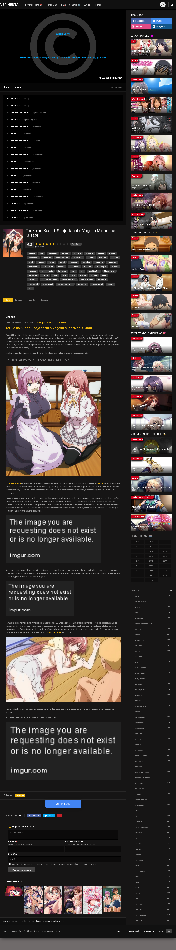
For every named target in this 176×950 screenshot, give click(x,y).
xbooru (110, 284)
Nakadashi (33, 275)
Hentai (62, 262)
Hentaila (61, 267)
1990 (151, 580)
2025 (137, 542)
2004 (137, 575)
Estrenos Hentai (141, 827)
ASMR (137, 662)
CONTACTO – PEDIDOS (153, 931)
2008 (165, 566)
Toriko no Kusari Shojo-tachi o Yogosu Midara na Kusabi (49, 328)
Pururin (94, 275)
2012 (151, 561)
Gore (137, 877)
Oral (64, 275)
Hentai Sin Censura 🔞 (56, 5)
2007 (137, 571)
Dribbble (138, 26)
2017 (165, 551)
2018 (151, 551)
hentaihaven (48, 267)
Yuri (30, 289)
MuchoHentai (109, 271)
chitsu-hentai (140, 717)
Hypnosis (32, 271)
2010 (137, 566)
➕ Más (98, 5)
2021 (151, 546)
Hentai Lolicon (140, 915)
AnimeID (77, 253)
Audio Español (140, 668)
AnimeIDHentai (141, 640)
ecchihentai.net (141, 800)
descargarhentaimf (142, 778)
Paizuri (83, 275)
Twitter (159, 21)
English (137, 816)
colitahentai (33, 258)
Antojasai (138, 646)
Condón (138, 739)
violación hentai (54, 632)
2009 (151, 566)
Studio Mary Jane (69, 280)
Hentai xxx (112, 262)
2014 (165, 556)
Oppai (55, 275)
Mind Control (94, 271)
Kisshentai (62, 271)
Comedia (138, 734)
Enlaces (18, 300)
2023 (165, 542)
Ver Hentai (82, 284)
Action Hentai (140, 602)
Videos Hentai (97, 284)
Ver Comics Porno (65, 284)
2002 (165, 575)
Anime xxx (53, 253)
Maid (73, 271)
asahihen (138, 657)
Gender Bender (141, 860)
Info (8, 300)
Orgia (73, 275)
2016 (137, 556)
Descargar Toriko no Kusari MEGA (50, 322)
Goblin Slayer (140, 871)
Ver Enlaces (62, 803)
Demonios (139, 761)
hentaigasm (33, 267)
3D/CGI (138, 596)
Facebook (139, 21)
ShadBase (33, 280)
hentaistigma (101, 267)
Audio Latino (140, 673)
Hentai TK (99, 262)
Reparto (31, 300)
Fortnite (138, 849)
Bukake (101, 253)
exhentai (115, 258)
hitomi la (115, 267)
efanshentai (139, 805)
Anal (41, 253)
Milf (82, 271)
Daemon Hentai (62, 258)
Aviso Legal (134, 931)
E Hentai (91, 258)
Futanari (138, 855)
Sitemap (120, 931)
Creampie (47, 258)
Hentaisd (87, 267)
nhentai (45, 275)
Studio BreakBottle (49, 280)
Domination (77, 258)
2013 (137, 561)
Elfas (137, 811)
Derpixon (138, 767)
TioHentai (102, 280)
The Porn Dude (87, 280)
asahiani (138, 651)
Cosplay (138, 745)
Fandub (138, 844)
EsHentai (102, 258)
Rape (104, 275)
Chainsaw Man (140, 706)
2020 (165, 546)
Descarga (20, 795)
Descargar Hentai (142, 772)
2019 (137, 551)
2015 (151, 556)
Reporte (44, 300)
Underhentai (48, 284)
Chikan (112, 253)
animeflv (65, 253)
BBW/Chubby (140, 679)
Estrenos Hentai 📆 (33, 5)
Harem (51, 262)
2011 (165, 561)
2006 (151, 571)
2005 (165, 571)
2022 (137, 546)
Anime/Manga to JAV (143, 624)
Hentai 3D (73, 262)
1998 (137, 580)
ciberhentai (139, 723)
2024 (151, 542)
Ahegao (31, 253)
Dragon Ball (139, 789)
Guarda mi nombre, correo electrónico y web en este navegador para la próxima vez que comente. (53, 864)
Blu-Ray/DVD (140, 690)
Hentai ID (86, 262)
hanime (41, 262)
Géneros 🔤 (74, 5)
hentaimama (74, 267)
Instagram (160, 26)
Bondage (89, 253)
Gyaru (137, 882)
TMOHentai (33, 284)
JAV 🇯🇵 (87, 5)
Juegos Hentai (47, 271)
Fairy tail (138, 838)
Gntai (31, 262)
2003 (151, 575)
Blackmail (138, 684)
